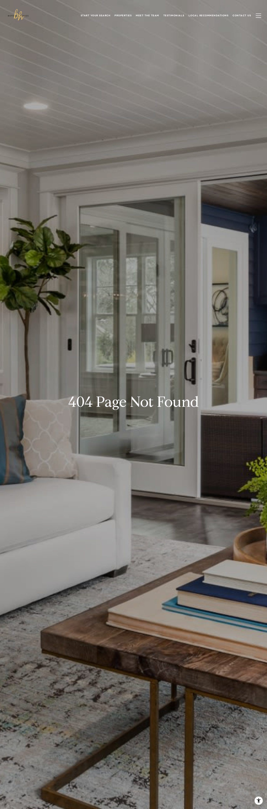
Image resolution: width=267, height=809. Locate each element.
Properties (123, 15)
